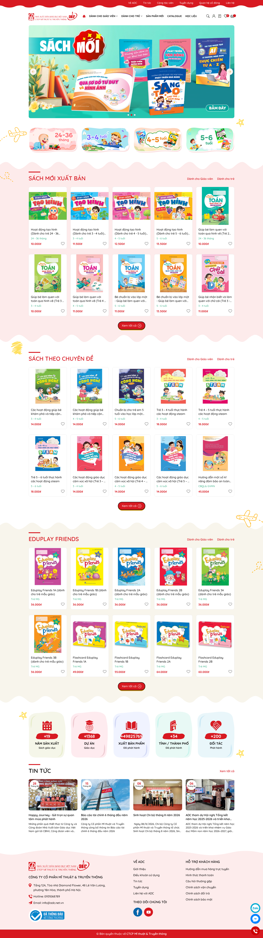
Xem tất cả (227, 771)
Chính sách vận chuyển (201, 887)
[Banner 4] (210, 140)
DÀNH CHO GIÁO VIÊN (102, 16)
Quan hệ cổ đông (209, 2)
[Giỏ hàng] (232, 16)
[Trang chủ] (84, 16)
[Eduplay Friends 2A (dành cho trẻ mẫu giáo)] (131, 567)
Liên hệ (230, 2)
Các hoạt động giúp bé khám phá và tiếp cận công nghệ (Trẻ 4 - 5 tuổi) (89, 414)
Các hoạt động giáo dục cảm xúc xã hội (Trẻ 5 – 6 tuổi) (173, 481)
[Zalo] (255, 908)
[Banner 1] (53, 140)
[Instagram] (148, 912)
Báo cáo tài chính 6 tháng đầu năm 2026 (104, 817)
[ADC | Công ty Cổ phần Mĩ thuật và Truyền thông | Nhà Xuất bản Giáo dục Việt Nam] (53, 16)
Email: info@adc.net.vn (48, 903)
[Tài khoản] (213, 16)
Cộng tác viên (165, 2)
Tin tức (147, 2)
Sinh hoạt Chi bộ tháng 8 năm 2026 (156, 815)
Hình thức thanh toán (200, 875)
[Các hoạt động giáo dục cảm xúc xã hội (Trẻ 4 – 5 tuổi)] (131, 454)
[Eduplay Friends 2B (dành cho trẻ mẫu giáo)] (173, 567)
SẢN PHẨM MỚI (155, 16)
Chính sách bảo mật (199, 899)
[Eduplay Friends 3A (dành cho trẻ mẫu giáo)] (215, 567)
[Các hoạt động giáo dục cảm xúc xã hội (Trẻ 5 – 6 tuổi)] (173, 454)
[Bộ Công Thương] (46, 915)
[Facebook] (137, 912)
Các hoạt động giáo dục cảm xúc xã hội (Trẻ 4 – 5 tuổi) (131, 481)
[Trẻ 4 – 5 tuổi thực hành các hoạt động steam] (215, 386)
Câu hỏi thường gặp (199, 881)
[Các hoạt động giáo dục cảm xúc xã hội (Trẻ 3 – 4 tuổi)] (90, 454)
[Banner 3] (157, 140)
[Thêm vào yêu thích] (63, 243)
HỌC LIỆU (191, 16)
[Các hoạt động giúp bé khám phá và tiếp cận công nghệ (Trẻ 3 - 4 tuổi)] (48, 386)
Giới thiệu (139, 869)
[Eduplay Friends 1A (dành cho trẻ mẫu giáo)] (48, 567)
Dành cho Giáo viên (200, 179)
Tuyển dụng (186, 2)
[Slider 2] (131, 71)
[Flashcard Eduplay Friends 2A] (173, 634)
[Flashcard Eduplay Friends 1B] (131, 634)
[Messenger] (255, 919)
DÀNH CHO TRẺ (131, 16)
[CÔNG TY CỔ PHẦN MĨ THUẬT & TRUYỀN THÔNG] (59, 865)
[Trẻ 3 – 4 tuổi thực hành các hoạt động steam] (173, 386)
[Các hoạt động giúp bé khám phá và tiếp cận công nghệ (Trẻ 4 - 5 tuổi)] (90, 386)
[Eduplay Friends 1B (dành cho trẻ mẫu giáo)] (90, 567)
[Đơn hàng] (219, 16)
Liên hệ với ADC (143, 893)
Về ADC (132, 2)
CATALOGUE (174, 16)
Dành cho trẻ (225, 179)
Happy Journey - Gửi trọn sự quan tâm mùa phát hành (51, 817)
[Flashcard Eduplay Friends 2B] (215, 634)
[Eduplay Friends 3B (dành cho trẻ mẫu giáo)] (48, 634)
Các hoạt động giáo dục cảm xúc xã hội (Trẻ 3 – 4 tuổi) (89, 481)
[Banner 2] (105, 140)
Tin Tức (40, 770)
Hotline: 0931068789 (46, 896)
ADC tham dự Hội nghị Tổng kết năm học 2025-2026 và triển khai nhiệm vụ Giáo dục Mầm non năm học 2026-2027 (208, 817)
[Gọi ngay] (255, 930)
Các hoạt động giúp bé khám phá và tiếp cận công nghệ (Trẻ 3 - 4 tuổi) (47, 414)
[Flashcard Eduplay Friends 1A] (90, 634)
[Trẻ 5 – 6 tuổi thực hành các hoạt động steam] (48, 454)
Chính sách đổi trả (198, 893)
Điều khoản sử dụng (146, 875)
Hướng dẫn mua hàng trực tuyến (207, 869)
